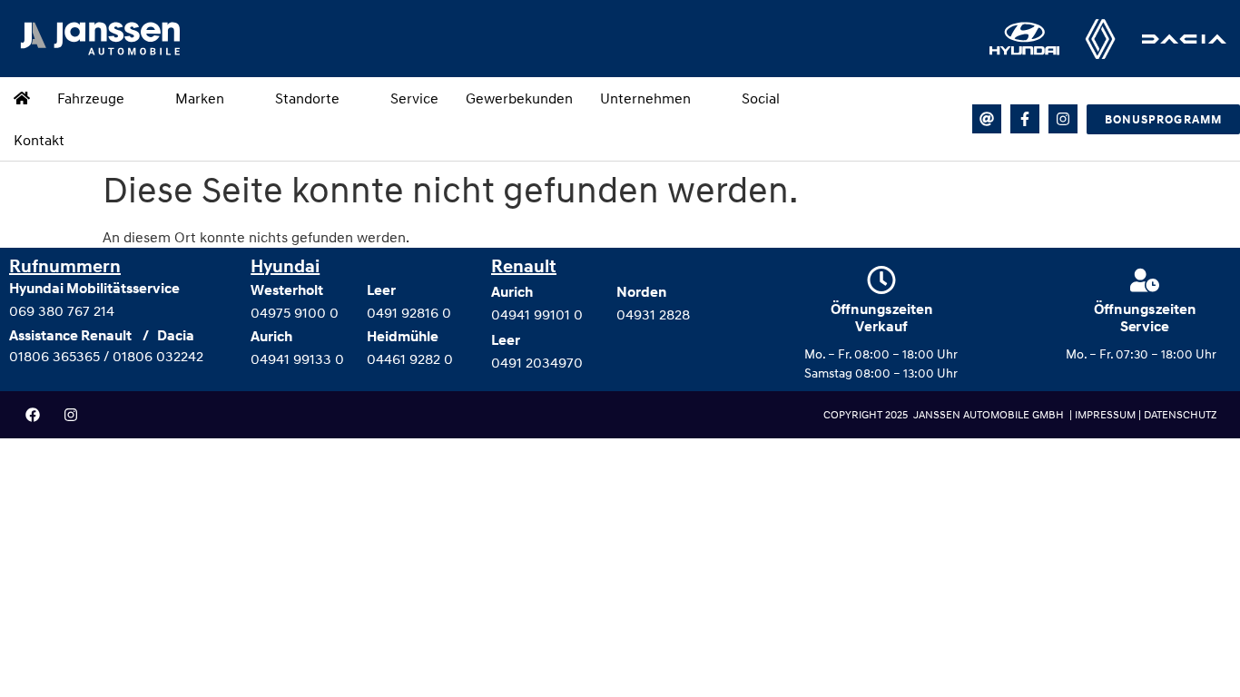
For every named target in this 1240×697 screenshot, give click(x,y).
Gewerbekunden (519, 98)
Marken (199, 98)
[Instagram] (1063, 118)
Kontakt (39, 140)
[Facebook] (32, 414)
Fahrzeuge (90, 98)
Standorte (307, 98)
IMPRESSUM (1106, 414)
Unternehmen (645, 98)
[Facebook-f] (1024, 118)
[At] (986, 118)
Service (414, 98)
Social (761, 98)
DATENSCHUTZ (1180, 414)
